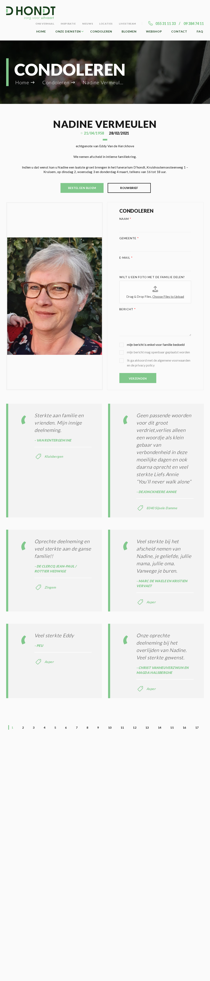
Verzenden (138, 378)
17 (197, 727)
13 (147, 727)
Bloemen (129, 31)
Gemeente (129, 238)
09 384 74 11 (194, 23)
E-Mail (126, 257)
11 (122, 727)
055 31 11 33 (165, 23)
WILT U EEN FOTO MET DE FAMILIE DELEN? (152, 277)
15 (172, 727)
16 (184, 727)
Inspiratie (68, 23)
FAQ (200, 31)
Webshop (154, 31)
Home (41, 31)
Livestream (127, 23)
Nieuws (87, 23)
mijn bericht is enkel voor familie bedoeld (156, 344)
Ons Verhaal (44, 23)
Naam (125, 218)
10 (110, 727)
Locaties (106, 23)
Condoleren (101, 31)
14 (159, 727)
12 (134, 727)
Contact (179, 31)
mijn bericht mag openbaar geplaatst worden (158, 352)
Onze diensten (68, 31)
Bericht (127, 309)
